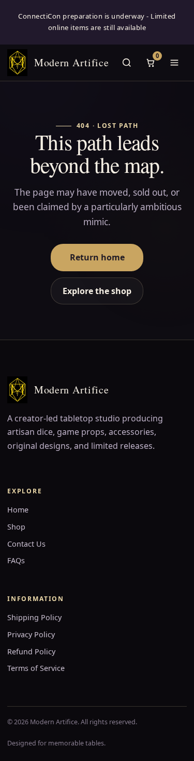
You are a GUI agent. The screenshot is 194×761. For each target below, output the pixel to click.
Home (17, 510)
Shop (16, 527)
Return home (97, 257)
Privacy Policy (31, 634)
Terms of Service (36, 668)
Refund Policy (31, 651)
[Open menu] (174, 62)
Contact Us (26, 544)
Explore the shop (97, 291)
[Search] (126, 62)
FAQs (16, 560)
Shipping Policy (34, 617)
